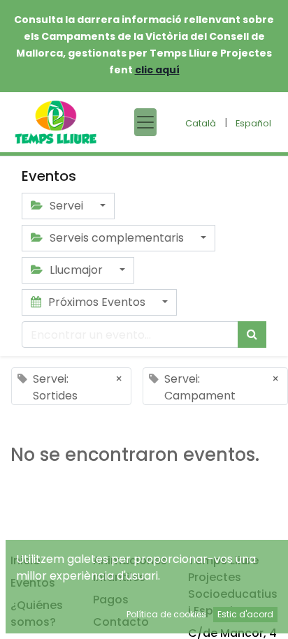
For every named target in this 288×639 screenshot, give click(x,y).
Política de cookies (166, 614)
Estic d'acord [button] (245, 614)
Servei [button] (66, 206)
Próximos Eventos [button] (96, 302)
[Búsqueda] (252, 334)
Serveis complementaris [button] (117, 238)
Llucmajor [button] (76, 270)
